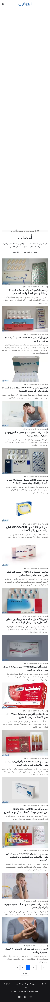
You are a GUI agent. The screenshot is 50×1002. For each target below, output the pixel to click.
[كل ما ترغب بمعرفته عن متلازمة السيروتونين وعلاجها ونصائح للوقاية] (25, 414)
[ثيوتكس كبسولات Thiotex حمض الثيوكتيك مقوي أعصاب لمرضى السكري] (25, 553)
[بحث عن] (3, 4)
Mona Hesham (42, 429)
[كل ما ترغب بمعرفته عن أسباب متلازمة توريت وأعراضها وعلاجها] (25, 886)
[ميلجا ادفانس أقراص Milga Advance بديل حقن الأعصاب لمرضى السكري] (25, 695)
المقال (29, 984)
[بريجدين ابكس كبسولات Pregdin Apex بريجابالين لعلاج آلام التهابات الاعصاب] (25, 271)
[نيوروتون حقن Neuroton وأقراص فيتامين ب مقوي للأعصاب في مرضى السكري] (25, 743)
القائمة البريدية (34, 991)
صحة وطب (23, 231)
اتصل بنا (13, 991)
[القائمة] (47, 4)
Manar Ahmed (42, 287)
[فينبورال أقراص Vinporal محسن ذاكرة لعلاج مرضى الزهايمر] (25, 319)
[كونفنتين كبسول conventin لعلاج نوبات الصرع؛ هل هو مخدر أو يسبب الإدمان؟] (25, 369)
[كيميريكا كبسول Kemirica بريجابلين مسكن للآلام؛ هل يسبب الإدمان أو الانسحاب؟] (25, 601)
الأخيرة (25, 973)
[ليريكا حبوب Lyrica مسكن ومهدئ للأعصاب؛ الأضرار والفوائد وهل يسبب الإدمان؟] (25, 461)
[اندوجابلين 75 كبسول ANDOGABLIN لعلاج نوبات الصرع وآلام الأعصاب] (25, 509)
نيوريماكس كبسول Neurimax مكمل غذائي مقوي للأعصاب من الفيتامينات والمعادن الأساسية (27, 856)
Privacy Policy (23, 991)
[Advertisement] (25, 118)
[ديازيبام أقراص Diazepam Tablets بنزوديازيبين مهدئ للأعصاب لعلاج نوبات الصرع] (25, 790)
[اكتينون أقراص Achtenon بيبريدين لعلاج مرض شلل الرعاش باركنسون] (25, 648)
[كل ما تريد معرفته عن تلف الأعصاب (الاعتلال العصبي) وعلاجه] (25, 930)
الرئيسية (33, 231)
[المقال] (25, 4)
